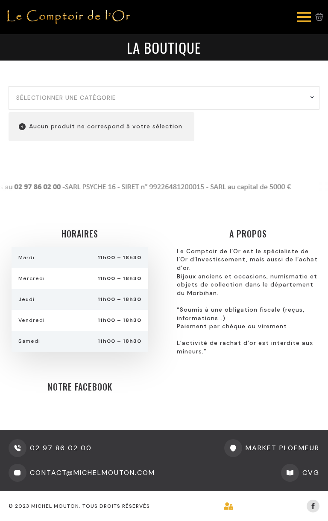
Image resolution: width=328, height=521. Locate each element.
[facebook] (313, 506)
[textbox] (160, 98)
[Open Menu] (304, 17)
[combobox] (164, 98)
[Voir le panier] (319, 17)
